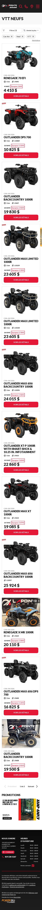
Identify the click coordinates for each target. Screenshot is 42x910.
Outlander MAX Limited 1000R (21, 260)
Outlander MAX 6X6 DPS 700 (21, 693)
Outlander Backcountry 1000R (18, 198)
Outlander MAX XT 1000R (17, 513)
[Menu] (37, 6)
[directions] (32, 6)
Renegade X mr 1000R (19, 632)
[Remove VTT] (33, 36)
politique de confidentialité (17, 885)
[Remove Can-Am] (12, 36)
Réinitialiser (36, 40)
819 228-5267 (10, 857)
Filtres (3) (13, 30)
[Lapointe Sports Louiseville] (9, 6)
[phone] (26, 6)
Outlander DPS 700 (17, 137)
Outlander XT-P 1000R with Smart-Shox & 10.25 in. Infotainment (20, 449)
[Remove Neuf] (22, 36)
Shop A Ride (17, 897)
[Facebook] (33, 865)
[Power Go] (21, 901)
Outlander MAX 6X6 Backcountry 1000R (18, 385)
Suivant (31, 786)
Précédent (12, 786)
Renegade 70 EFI (15, 78)
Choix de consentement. (17, 887)
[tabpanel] (29, 853)
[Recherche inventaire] (21, 6)
